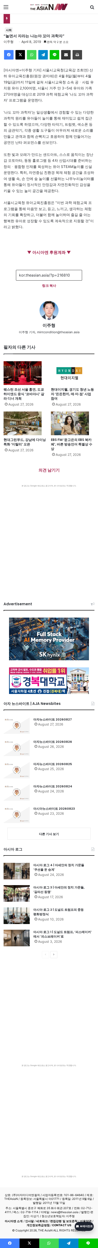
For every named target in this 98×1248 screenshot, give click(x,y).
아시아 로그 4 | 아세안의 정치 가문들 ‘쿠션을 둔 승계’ (58, 867)
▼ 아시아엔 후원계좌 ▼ (49, 252)
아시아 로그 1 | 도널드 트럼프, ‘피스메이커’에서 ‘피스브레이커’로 (62, 934)
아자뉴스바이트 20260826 (52, 742)
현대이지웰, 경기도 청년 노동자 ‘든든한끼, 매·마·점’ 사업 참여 (72, 394)
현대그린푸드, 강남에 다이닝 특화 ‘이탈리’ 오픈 (47, 19)
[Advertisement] (49, 538)
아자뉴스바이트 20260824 (52, 786)
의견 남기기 (49, 470)
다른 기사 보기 (49, 834)
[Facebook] (9, 55)
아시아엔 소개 (14, 1221)
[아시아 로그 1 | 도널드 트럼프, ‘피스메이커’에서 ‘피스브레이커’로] (17, 938)
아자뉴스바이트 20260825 (52, 764)
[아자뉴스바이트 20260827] (17, 725)
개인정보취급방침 (38, 1225)
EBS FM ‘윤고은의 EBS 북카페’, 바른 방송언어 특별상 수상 (71, 444)
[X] (20, 55)
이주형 (9, 42)
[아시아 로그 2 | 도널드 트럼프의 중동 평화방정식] (17, 915)
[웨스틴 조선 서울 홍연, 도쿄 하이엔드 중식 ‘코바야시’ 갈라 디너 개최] (25, 373)
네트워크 (42, 1221)
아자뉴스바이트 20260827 (52, 719)
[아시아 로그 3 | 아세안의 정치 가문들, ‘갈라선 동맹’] (17, 893)
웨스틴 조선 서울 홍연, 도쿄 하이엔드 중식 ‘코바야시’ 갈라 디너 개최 (24, 394)
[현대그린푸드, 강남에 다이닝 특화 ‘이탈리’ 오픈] (25, 423)
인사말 (29, 1221)
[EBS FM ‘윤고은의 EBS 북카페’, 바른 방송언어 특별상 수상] (72, 423)
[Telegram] (43, 55)
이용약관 (86, 1221)
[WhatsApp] (31, 55)
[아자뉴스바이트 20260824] (17, 792)
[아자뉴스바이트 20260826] (17, 748)
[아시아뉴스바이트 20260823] (17, 814)
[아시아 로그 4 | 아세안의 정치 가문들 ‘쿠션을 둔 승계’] (17, 871)
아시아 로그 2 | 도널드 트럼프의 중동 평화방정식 (58, 912)
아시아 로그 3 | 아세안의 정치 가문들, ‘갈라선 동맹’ (58, 889)
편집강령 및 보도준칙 (64, 1221)
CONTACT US (61, 1225)
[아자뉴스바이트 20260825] (17, 770)
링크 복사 (49, 285)
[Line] (54, 55)
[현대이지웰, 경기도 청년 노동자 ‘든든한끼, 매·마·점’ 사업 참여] (72, 373)
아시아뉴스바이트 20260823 (54, 808)
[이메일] (66, 55)
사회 (9, 30)
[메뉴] (6, 8)
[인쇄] (77, 55)
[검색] (92, 8)
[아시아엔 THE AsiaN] (49, 6)
